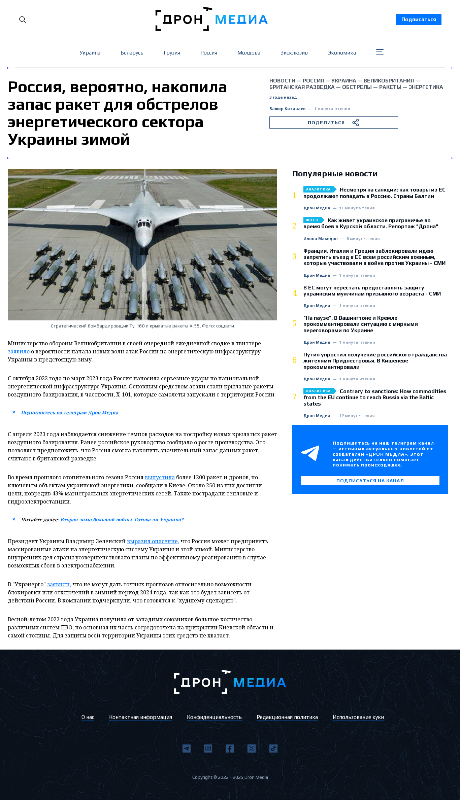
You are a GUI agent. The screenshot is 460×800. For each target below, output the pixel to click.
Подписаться (418, 19)
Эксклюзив (294, 52)
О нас (87, 717)
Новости (282, 80)
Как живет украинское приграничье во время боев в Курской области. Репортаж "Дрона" (370, 223)
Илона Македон (320, 239)
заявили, (59, 584)
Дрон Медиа (316, 208)
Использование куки (358, 717)
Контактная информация (140, 717)
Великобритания (389, 80)
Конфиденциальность (214, 717)
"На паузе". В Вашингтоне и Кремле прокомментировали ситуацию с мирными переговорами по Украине (360, 324)
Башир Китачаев (287, 109)
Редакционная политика (287, 717)
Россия (208, 52)
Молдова (248, 52)
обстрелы (357, 87)
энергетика (426, 87)
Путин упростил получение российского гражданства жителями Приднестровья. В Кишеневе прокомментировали (375, 361)
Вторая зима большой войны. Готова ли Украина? (122, 519)
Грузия (172, 52)
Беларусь (132, 52)
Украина (89, 52)
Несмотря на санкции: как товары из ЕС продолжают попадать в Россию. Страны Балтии (374, 193)
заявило (19, 351)
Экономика (342, 52)
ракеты (390, 87)
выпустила (160, 477)
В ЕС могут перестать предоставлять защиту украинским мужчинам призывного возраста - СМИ (372, 291)
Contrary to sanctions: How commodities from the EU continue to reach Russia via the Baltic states (374, 397)
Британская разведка (302, 87)
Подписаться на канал (370, 480)
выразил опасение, (153, 541)
